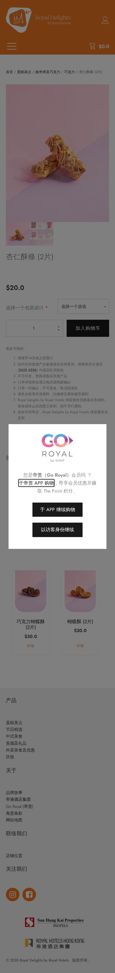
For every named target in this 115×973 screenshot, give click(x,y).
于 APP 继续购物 (57, 509)
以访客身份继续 (57, 529)
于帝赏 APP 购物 (36, 483)
